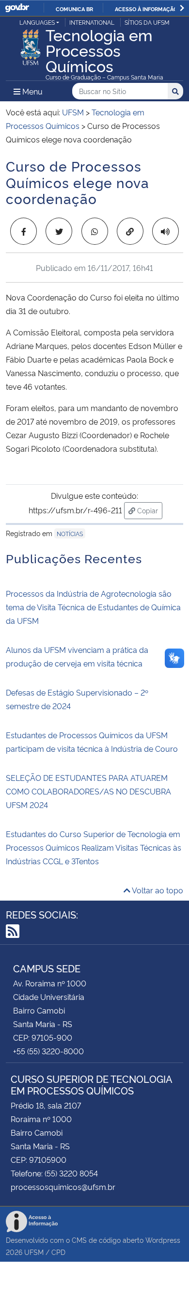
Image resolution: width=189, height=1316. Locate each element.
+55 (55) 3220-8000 (48, 1051)
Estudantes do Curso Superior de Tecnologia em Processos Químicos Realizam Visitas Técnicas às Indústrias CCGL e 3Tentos (93, 847)
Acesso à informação (146, 9)
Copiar (148, 510)
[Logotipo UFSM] (30, 44)
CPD (58, 1251)
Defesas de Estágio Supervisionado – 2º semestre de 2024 (77, 699)
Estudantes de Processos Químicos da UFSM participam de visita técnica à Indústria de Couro (92, 741)
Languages (37, 22)
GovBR (17, 8)
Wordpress (162, 1239)
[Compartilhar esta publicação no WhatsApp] (94, 231)
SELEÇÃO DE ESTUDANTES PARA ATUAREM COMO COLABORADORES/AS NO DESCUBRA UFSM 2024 (88, 791)
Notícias (70, 533)
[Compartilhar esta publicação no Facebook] (23, 231)
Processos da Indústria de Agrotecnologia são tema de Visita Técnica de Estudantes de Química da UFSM (93, 607)
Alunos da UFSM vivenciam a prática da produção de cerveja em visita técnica (77, 656)
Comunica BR (74, 9)
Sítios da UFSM (147, 22)
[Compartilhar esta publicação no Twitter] (59, 231)
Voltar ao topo (156, 890)
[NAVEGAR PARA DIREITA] (182, 8)
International (91, 22)
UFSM (34, 1251)
